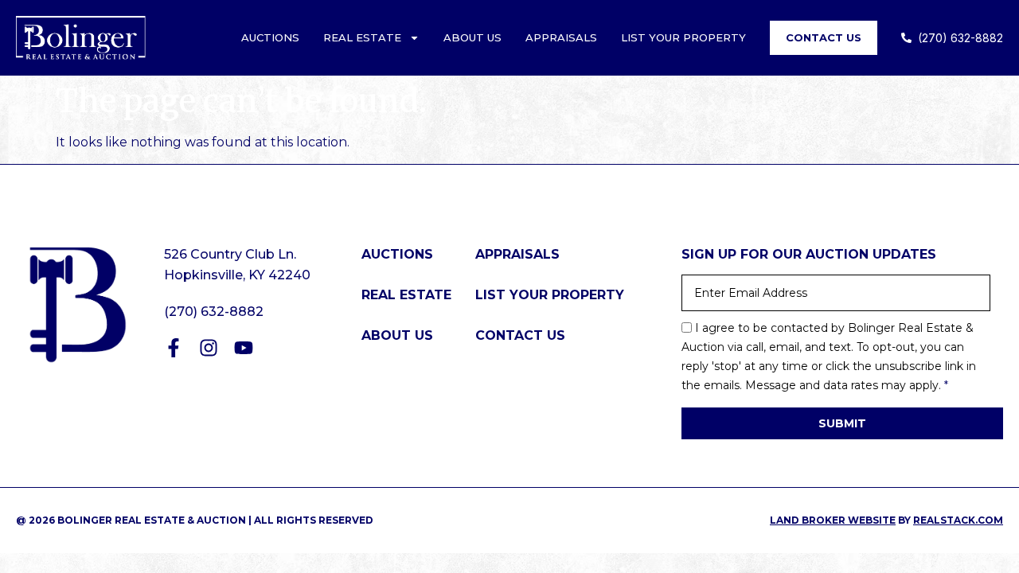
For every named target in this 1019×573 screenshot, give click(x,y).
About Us (472, 37)
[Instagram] (208, 347)
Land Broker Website (833, 520)
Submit (842, 423)
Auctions (270, 37)
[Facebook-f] (173, 347)
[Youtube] (243, 347)
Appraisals (561, 37)
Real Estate (362, 37)
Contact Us (823, 37)
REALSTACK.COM (958, 520)
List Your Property (683, 37)
